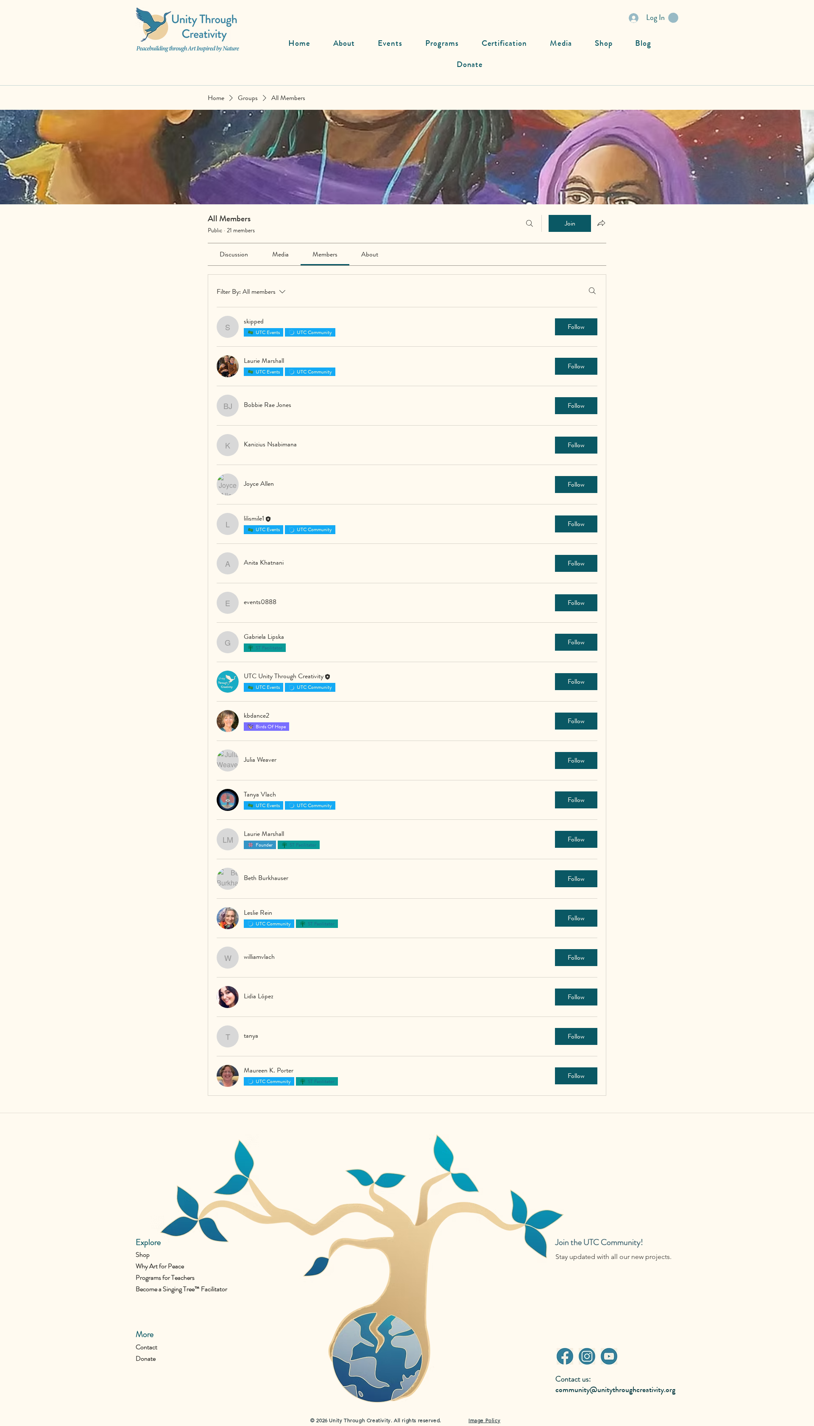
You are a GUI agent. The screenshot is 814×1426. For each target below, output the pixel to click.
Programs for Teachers (165, 1277)
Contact (146, 1347)
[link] (234, 254)
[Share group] (601, 223)
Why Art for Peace (160, 1266)
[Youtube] (608, 1356)
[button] (673, 18)
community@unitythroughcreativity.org (615, 1389)
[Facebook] (564, 1356)
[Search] (529, 223)
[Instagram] (586, 1356)
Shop (143, 1254)
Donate (146, 1358)
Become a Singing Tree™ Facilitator (181, 1289)
